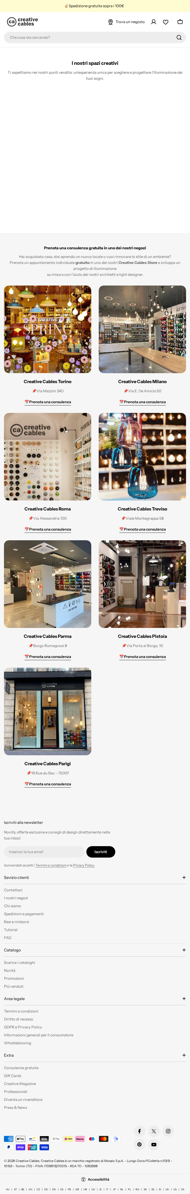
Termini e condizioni (50, 865)
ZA (182, 1189)
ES (61, 1189)
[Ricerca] (179, 37)
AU (7, 1189)
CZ (38, 1189)
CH (30, 1189)
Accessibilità (98, 1179)
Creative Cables (27, 1161)
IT (107, 1189)
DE (46, 1189)
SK (145, 1189)
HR (85, 1189)
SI (160, 1189)
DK (54, 1189)
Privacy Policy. (84, 865)
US (175, 1189)
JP (114, 1189)
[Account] (154, 22)
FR (69, 1189)
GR (77, 1189)
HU (93, 1189)
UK (167, 1189)
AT (15, 1189)
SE (152, 1189)
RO (137, 1189)
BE (22, 1189)
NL (121, 1189)
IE (100, 1189)
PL (129, 1189)
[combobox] (95, 37)
